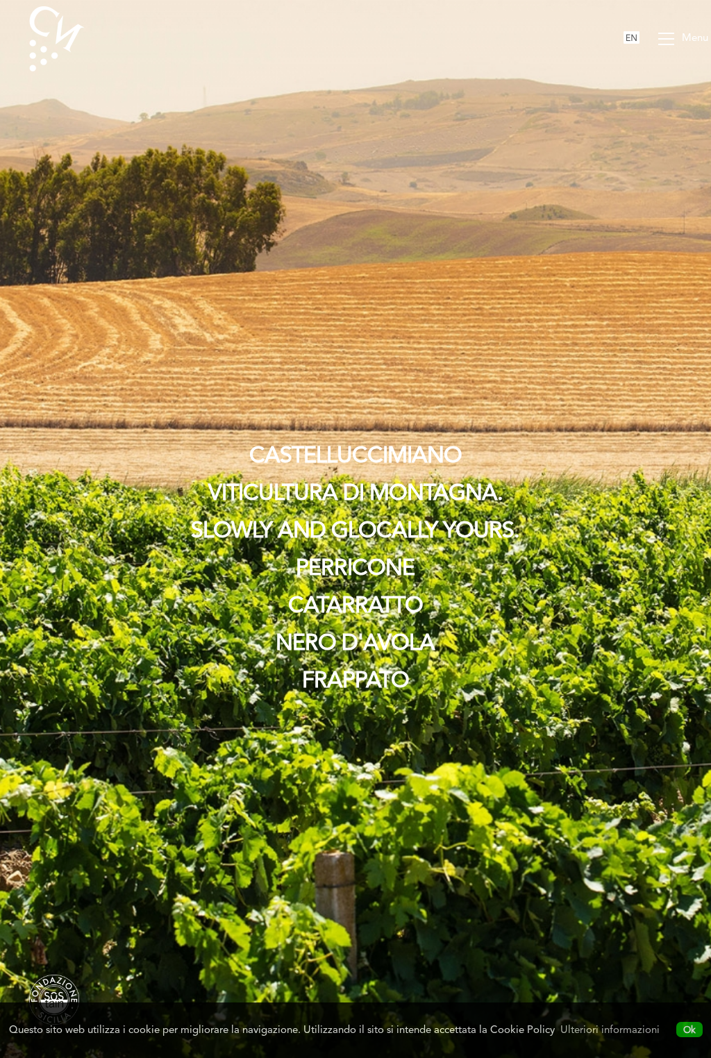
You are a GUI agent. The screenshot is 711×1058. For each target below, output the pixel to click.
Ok (689, 1029)
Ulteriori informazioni (610, 1029)
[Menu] (666, 40)
